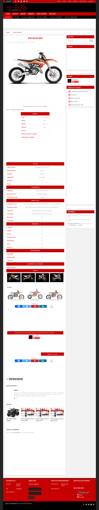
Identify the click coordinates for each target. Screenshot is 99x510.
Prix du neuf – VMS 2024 (27, 17)
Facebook (72, 225)
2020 (11, 379)
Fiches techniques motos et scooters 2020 (27, 419)
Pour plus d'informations (73, 223)
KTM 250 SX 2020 (15, 300)
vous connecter (16, 432)
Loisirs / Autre (74, 98)
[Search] (91, 40)
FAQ (7, 489)
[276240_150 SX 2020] (28, 277)
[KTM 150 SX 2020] (54, 294)
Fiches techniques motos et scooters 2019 (57, 419)
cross (14, 379)
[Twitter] (27, 306)
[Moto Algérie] (16, 7)
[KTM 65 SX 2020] (35, 294)
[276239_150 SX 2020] (14, 277)
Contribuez (75, 1)
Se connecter (91, 1)
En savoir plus (54, 484)
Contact (69, 1)
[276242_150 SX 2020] (42, 277)
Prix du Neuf (52, 14)
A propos (64, 1)
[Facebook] (19, 306)
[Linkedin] (43, 306)
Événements (31, 14)
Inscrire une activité (82, 1)
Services (73, 101)
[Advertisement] (66, 7)
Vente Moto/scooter (75, 104)
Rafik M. (16, 390)
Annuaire (22, 14)
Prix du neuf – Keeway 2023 (41, 17)
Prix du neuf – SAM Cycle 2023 (56, 17)
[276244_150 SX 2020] (56, 277)
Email (80, 225)
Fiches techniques (17, 32)
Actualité (15, 14)
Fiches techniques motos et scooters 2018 (42, 419)
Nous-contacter (55, 489)
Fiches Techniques (42, 14)
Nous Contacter (10, 492)
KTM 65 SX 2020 (35, 300)
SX (21, 379)
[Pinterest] (35, 306)
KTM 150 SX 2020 (54, 300)
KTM (27, 42)
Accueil (59, 1)
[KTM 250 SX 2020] (16, 294)
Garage (73, 94)
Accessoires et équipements (78, 91)
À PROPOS (8, 484)
